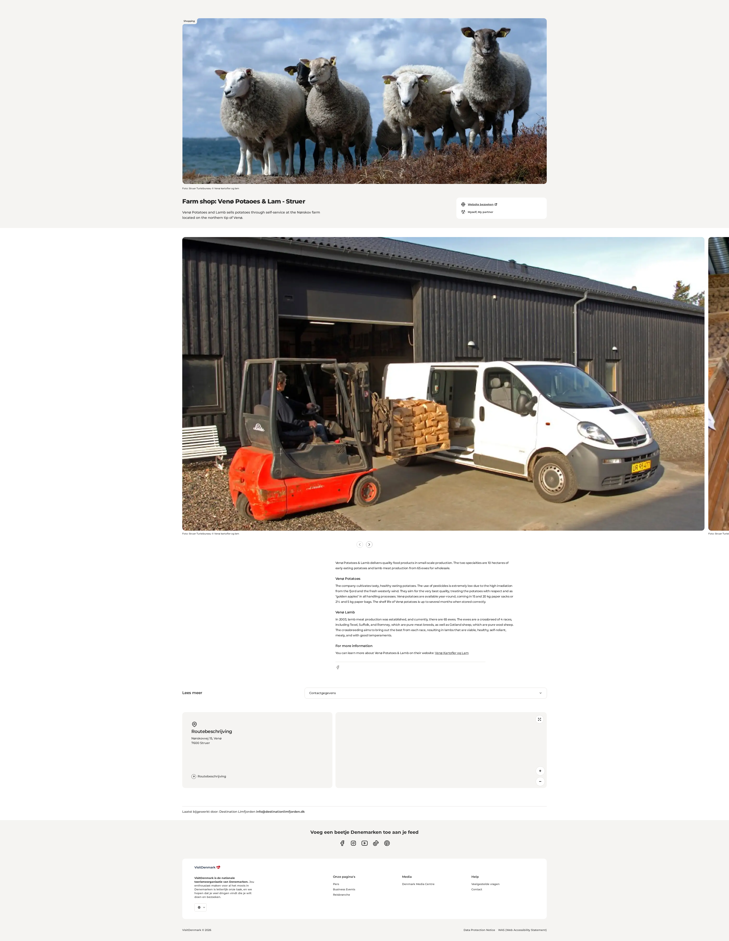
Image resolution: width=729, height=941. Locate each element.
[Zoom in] (540, 770)
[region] (441, 750)
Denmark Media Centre (418, 884)
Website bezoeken (481, 204)
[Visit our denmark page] (342, 843)
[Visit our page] (353, 843)
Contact (476, 889)
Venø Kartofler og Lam (452, 653)
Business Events (344, 889)
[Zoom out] (540, 781)
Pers (336, 884)
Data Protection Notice (479, 930)
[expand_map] (539, 719)
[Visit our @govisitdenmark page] (375, 843)
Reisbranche (341, 894)
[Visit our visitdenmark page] (364, 843)
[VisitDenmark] (207, 867)
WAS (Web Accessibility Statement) (522, 930)
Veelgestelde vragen (485, 884)
